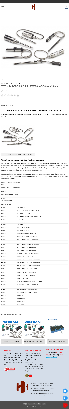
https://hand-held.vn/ (51, 357)
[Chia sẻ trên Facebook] (5, 95)
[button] (2, 7)
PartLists (35, 2)
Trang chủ (4, 83)
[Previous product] (6, 91)
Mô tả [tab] (3, 106)
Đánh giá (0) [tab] (9, 106)
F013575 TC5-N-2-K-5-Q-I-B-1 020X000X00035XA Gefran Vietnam (57, 342)
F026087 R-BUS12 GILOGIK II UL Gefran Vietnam (34, 342)
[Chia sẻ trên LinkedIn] (18, 95)
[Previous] (1, 332)
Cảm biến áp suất (15, 83)
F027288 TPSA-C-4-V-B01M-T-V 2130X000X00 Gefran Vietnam (12, 342)
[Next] (67, 332)
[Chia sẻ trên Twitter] (8, 95)
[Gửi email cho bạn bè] (12, 95)
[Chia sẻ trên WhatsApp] (2, 95)
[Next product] (2, 91)
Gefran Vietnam (36, 160)
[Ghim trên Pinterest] (15, 95)
